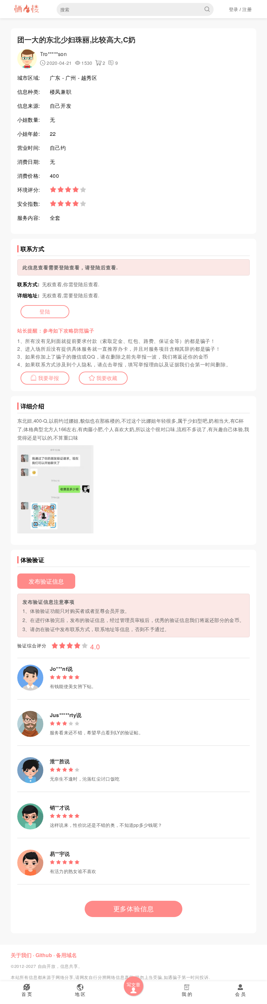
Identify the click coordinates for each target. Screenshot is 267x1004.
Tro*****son (53, 54)
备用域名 (66, 955)
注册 (247, 9)
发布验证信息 (46, 581)
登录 (233, 9)
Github (43, 955)
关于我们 (21, 955)
